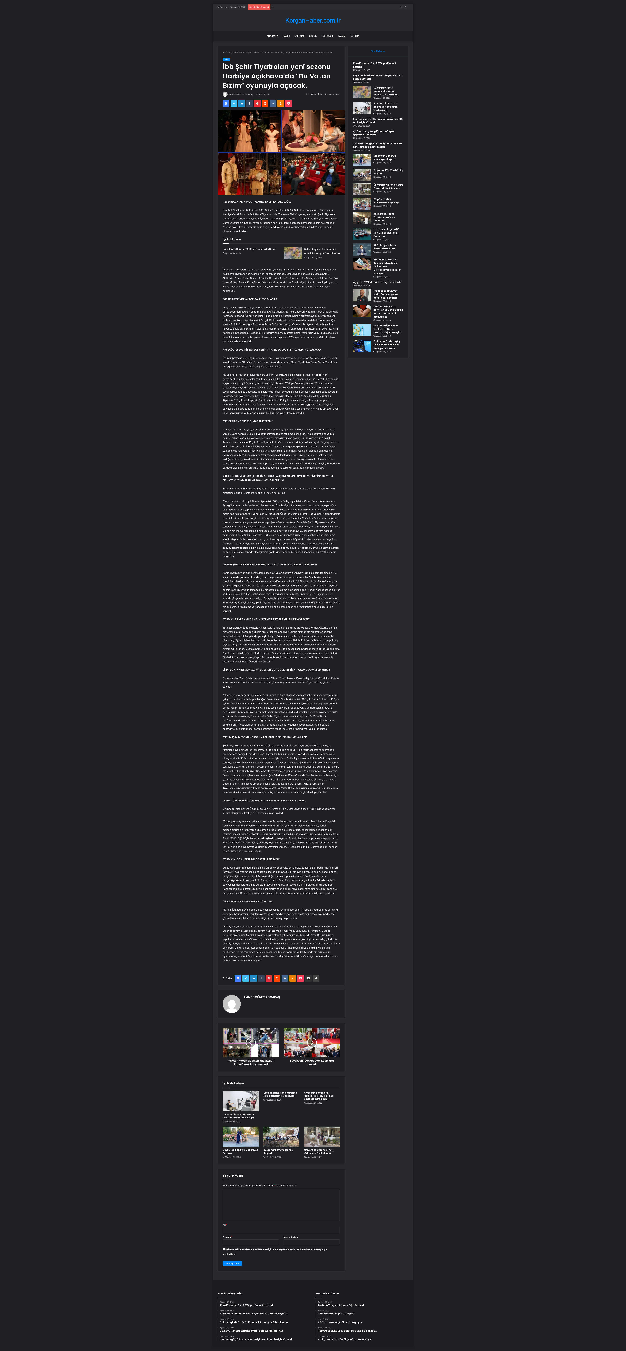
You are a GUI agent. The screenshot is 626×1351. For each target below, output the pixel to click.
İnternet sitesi (291, 1237)
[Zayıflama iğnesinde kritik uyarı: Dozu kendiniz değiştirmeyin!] (362, 330)
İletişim (354, 36)
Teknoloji (327, 36)
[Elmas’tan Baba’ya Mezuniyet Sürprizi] (241, 1137)
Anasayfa (272, 36)
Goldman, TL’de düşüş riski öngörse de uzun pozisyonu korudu (386, 345)
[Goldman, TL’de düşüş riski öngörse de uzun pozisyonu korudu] (362, 346)
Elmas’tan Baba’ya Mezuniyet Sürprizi (240, 1151)
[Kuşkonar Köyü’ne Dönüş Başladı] (281, 1137)
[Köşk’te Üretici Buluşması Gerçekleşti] (362, 204)
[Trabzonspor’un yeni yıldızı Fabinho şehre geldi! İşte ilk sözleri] (362, 295)
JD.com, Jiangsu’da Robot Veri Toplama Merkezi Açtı (298, 7)
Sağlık (313, 36)
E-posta (227, 1237)
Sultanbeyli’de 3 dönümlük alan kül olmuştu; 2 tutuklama (386, 91)
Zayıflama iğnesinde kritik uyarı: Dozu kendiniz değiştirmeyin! (387, 329)
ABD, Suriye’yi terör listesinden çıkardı (384, 246)
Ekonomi (299, 36)
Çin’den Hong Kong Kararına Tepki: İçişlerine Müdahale (280, 1094)
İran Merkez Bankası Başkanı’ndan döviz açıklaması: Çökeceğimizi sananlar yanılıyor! (387, 266)
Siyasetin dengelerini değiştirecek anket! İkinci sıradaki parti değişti (319, 1096)
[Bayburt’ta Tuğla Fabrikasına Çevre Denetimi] (362, 218)
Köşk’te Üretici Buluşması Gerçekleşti (386, 201)
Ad (225, 1224)
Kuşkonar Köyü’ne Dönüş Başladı (278, 1151)
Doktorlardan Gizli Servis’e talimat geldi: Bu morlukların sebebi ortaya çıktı (388, 311)
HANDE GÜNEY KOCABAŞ (241, 94)
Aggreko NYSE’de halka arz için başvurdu (377, 282)
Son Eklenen (378, 51)
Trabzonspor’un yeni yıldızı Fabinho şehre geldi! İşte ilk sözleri (385, 294)
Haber (286, 36)
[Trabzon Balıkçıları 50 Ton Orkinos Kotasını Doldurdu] (362, 234)
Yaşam (341, 36)
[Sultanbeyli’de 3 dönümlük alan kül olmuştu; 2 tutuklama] (293, 253)
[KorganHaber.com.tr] (313, 20)
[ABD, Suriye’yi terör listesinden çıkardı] (362, 249)
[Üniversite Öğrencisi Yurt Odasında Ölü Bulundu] (322, 1137)
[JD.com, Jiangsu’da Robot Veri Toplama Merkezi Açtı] (241, 1101)
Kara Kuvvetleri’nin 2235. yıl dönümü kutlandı (249, 249)
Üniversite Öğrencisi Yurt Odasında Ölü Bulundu (319, 1151)
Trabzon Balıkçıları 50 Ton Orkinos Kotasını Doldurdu (386, 233)
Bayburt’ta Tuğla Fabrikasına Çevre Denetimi (384, 217)
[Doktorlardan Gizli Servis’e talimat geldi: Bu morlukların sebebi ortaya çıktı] (362, 311)
